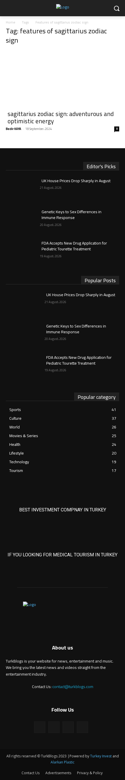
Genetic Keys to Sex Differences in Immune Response (71, 214)
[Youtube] (82, 727)
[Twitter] (68, 727)
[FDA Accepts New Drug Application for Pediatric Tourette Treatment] (23, 252)
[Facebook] (39, 727)
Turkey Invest (101, 756)
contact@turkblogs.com (72, 686)
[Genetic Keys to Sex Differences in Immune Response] (23, 221)
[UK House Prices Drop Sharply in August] (23, 190)
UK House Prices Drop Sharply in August (76, 180)
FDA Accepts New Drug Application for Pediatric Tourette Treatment (74, 246)
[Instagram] (54, 727)
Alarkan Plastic (62, 762)
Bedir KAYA (13, 129)
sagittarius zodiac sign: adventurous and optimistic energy (61, 117)
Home (10, 22)
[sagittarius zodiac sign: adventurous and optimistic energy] (62, 78)
